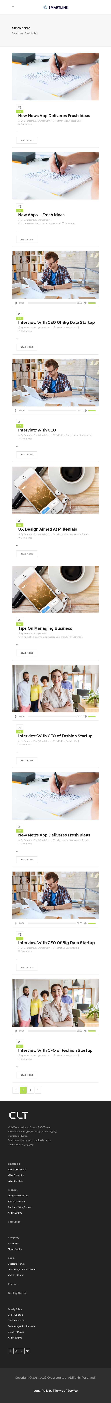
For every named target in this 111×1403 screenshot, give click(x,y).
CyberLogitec (15, 1314)
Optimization (41, 223)
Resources (14, 1221)
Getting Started (17, 1293)
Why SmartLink (16, 1175)
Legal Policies (42, 1390)
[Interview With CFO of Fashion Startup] (55, 688)
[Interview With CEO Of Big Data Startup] (55, 275)
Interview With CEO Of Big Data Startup (56, 322)
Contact (12, 1284)
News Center (15, 1249)
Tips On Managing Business (45, 628)
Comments (26, 124)
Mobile (61, 327)
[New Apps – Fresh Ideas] (55, 175)
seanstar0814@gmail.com (37, 121)
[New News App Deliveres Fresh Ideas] (55, 76)
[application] (55, 303)
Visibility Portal (16, 1275)
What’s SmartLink (17, 1169)
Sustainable (75, 121)
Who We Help (15, 1181)
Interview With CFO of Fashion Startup (55, 736)
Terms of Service (66, 1390)
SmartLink (17, 33)
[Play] (16, 303)
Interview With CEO (37, 430)
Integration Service (18, 1195)
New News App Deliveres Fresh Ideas (54, 115)
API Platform (15, 1212)
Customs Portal (16, 1263)
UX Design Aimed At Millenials (47, 529)
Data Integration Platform (21, 1269)
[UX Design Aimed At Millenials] (55, 490)
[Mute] (85, 303)
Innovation (63, 121)
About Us (13, 1243)
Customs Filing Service (20, 1207)
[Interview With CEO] (55, 382)
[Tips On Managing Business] (55, 589)
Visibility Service (16, 1201)
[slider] (92, 303)
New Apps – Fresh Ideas (41, 214)
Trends (85, 534)
